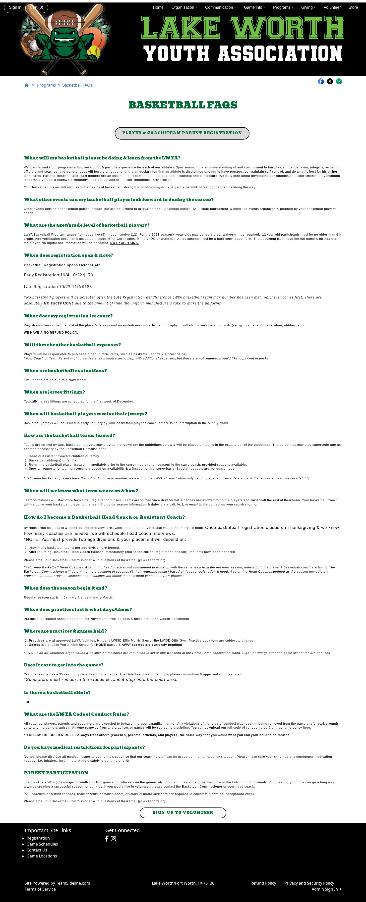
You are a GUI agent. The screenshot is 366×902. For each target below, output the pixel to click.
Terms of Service (40, 889)
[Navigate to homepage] (26, 85)
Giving (307, 7)
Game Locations (42, 856)
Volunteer (332, 7)
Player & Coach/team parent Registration (182, 133)
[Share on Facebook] (322, 81)
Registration (38, 838)
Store (353, 7)
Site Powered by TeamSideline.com (57, 883)
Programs (281, 7)
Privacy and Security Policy (309, 883)
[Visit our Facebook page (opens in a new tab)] (108, 839)
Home (158, 7)
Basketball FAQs (77, 85)
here (306, 727)
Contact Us (37, 850)
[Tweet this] (331, 81)
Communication (219, 7)
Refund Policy (263, 883)
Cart (36, 7)
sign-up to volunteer (183, 812)
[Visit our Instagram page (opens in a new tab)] (115, 839)
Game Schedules (42, 844)
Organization (183, 7)
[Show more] (339, 81)
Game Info (253, 7)
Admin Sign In (326, 889)
